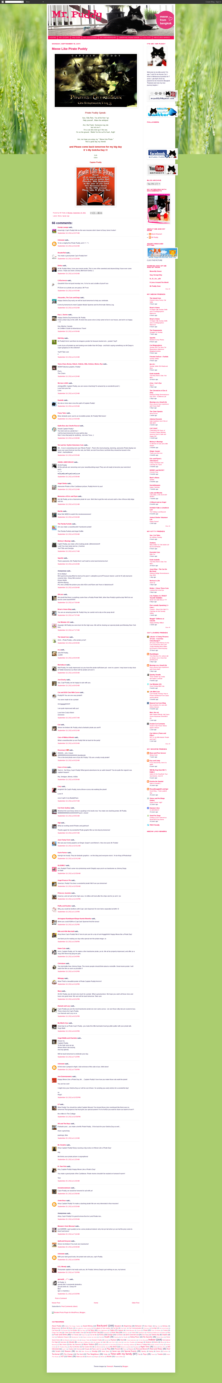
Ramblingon (154, 654)
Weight (96, 1356)
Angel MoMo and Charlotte (67, 1038)
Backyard (102, 1325)
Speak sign (65, 216)
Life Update (96, 1342)
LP (59, 1104)
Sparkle (60, 558)
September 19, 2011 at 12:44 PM (69, 899)
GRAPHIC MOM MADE (129, 37)
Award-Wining (88, 1326)
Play (108, 1349)
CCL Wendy (62, 1267)
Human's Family (97, 1340)
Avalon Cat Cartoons (157, 724)
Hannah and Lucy (64, 1006)
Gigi (59, 823)
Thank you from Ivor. (156, 453)
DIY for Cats (95, 1332)
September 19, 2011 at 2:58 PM (69, 942)
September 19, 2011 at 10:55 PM (69, 1097)
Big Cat (157, 1326)
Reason (130, 1349)
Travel (153, 1354)
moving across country (156, 1344)
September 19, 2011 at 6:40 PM (69, 1031)
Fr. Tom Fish (62, 1166)
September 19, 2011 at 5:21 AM (69, 504)
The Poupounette (156, 330)
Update (152, 479)
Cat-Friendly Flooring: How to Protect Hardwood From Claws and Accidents (159, 695)
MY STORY (64, 37)
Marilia (60, 511)
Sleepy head (153, 755)
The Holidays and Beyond (158, 512)
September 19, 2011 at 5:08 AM (69, 477)
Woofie (109, 1356)
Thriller (105, 1354)
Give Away (145, 1334)
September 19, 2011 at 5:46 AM (69, 517)
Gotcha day (155, 1335)
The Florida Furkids (65, 524)
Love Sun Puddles (129, 1342)
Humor (113, 1340)
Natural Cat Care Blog (158, 703)
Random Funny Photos (157, 340)
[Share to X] (96, 213)
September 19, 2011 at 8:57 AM (69, 718)
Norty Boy (162, 1347)
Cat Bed (115, 1328)
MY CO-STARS (90, 37)
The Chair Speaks (156, 411)
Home (53, 37)
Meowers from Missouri (66, 1226)
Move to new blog (110, 1344)
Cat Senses (64, 1330)
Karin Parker (62, 853)
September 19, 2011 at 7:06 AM (69, 602)
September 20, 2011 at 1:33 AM (69, 1181)
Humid (106, 1340)
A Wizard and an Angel (158, 502)
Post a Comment (61, 1298)
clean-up (152, 582)
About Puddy (56, 1326)
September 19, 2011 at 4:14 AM (69, 357)
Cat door (146, 1328)
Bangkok (118, 1326)
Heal (100, 1337)
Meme (60, 216)
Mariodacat (62, 665)
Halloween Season (63, 1337)
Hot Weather (66, 1340)
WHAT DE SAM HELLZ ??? (158, 600)
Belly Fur (152, 554)
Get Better (119, 1334)
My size (105, 1347)
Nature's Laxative (126, 1347)
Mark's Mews (154, 478)
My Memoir (98, 1347)
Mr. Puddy (77, 15)
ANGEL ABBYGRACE (66, 462)
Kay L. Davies (63, 315)
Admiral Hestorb (156, 419)
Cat (59, 725)
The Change (68, 1354)
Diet (87, 1332)
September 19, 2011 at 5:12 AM (69, 489)
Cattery (112, 1330)
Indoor (151, 1339)
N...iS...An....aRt (155, 279)
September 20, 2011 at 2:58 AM (69, 1194)
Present (117, 1349)
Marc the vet (154, 712)
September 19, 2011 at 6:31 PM (69, 1016)
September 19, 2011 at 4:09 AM (69, 331)
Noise (155, 1347)
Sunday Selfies (154, 358)
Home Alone (160, 1337)
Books (71, 1328)
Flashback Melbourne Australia (156, 1332)
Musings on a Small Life (158, 402)
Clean (145, 1330)
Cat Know (55, 1330)
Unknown (61, 240)
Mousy (101, 1344)
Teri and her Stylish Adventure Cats (71, 445)
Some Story (105, 1351)
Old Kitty (61, 338)
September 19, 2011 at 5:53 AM (69, 534)
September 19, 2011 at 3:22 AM (69, 246)
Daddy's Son (79, 1332)
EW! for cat (126, 1332)
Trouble (160, 1354)
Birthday (165, 1326)
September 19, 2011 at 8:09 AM (69, 643)
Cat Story (90, 1330)
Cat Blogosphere (156, 345)
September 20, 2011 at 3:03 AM (69, 1206)
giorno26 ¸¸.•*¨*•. (63, 1279)
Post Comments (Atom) (69, 1306)
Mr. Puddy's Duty (63, 1347)
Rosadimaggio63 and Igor (159, 789)
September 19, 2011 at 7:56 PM (69, 1069)
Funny (101, 1335)
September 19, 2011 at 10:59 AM (69, 886)
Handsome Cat (76, 1337)
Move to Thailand (142, 1344)
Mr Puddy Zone (155, 286)
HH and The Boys (64, 1124)
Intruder (71, 1342)
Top (139, 1354)
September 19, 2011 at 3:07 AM (69, 233)
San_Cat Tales (155, 535)
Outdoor (71, 1349)
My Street (113, 1347)
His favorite (147, 1337)
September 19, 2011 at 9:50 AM (69, 816)
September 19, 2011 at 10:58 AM (69, 873)
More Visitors (89, 1344)
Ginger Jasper (155, 451)
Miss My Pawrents (75, 1344)
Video (69, 1356)
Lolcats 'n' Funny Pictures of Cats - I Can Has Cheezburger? (159, 639)
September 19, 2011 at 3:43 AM (69, 273)
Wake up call (80, 1356)
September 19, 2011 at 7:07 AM (69, 615)
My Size (76, 37)
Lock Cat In (112, 1342)
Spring (151, 1351)
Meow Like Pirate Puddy (69, 48)
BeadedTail (62, 253)
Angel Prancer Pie (64, 880)
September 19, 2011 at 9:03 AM (69, 743)
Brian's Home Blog (64, 609)
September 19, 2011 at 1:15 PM (69, 912)
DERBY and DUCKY (157, 470)
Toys (145, 1354)
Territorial (55, 1354)
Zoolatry (153, 543)
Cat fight (154, 1328)
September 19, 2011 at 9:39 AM (69, 779)
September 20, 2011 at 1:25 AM (69, 1159)
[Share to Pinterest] (101, 213)
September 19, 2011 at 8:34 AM (69, 658)
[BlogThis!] (93, 213)
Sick (77, 1351)
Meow (162, 1342)
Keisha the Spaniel (156, 781)
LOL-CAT (147, 37)
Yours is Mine (119, 1356)
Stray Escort (154, 413)
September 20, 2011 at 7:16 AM (69, 1234)
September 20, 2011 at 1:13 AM (69, 1138)
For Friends (75, 1334)
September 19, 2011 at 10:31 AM (69, 846)
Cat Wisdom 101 (64, 622)
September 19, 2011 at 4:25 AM (69, 406)
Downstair (106, 1332)
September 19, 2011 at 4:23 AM (69, 393)
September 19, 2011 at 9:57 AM (69, 833)
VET (62, 1356)
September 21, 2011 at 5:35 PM (69, 1294)
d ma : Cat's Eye (156, 383)
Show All (167, 289)
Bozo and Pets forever (158, 753)
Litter (104, 1342)
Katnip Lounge (63, 227)
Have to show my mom (90, 1337)
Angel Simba (62, 483)
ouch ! (64, 1349)
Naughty (135, 1347)
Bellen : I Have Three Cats (159, 588)
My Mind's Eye (63, 1023)
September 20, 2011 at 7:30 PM (69, 1272)
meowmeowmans (64, 1188)
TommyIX (110, 1366)
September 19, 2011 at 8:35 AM (69, 673)
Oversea (79, 1349)
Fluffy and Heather (64, 906)
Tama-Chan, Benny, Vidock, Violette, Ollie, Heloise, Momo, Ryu (80, 364)
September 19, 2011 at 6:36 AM (69, 587)
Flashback (141, 1332)
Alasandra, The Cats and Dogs (69, 298)
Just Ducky (62, 680)
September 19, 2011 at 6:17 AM (69, 551)
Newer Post (56, 1303)
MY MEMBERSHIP (108, 37)
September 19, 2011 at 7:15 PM (69, 1057)
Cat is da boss (163, 1328)
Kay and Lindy (155, 761)
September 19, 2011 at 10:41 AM (69, 858)
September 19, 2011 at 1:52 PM (69, 924)
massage (140, 1342)
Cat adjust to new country (83, 1328)
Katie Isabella (155, 374)
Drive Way (115, 1332)
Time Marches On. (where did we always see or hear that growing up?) (159, 658)
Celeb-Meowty (130, 1330)
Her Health (124, 1337)
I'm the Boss (142, 1340)
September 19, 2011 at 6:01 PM (69, 999)
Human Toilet (85, 1340)
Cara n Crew (62, 767)
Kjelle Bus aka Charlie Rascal (68, 426)
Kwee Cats (62, 948)
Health (107, 1337)
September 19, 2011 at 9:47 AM (69, 801)
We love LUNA (63, 383)
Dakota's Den (155, 808)
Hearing (116, 1337)
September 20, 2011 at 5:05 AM (69, 1219)
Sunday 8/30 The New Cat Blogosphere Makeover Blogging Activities (158, 349)
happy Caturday (155, 487)
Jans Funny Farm (64, 840)
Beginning (127, 1326)
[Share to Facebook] (98, 213)
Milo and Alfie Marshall (66, 931)
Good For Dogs (155, 816)
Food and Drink (60, 1335)
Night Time (145, 1347)
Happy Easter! (154, 521)
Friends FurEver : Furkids (159, 357)
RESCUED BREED (162, 37)
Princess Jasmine (64, 893)
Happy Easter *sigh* (156, 802)
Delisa (60, 266)
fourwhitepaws (155, 485)
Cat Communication (135, 1328)
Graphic (165, 1335)
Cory (59, 786)
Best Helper (148, 1326)
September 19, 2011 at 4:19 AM (69, 376)
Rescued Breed (141, 1349)
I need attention (131, 1340)
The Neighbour (93, 1354)
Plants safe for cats (98, 1349)
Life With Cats (155, 692)
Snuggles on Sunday (156, 332)
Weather (89, 1356)
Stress (158, 1351)
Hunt (122, 1340)
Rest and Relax (156, 1349)
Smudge (95, 1351)
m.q (59, 650)
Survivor (165, 1351)
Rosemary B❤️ (63, 750)
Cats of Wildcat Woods (66, 737)
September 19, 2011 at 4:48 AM (69, 438)
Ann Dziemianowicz (65, 1076)
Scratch (58, 1351)
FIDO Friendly (155, 825)
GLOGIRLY (61, 865)
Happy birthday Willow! (157, 622)
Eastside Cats (155, 552)
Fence (134, 1332)
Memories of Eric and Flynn (68, 496)
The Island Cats (63, 637)
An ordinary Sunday (156, 537)
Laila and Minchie (156, 493)
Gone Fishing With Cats (157, 686)
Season (68, 1351)
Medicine (148, 1342)
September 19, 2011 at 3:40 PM (69, 956)
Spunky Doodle (155, 675)
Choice (139, 1330)
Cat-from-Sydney (64, 808)
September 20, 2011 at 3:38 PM (69, 1260)
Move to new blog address (126, 1344)
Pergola (87, 1349)
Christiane (61, 963)
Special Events (130, 1351)
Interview (63, 1342)
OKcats (60, 594)
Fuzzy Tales (62, 413)
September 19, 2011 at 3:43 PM (69, 971)
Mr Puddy (154, 237)
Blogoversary (56, 1328)
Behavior (138, 1326)
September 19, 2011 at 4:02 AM (69, 308)
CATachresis (62, 280)
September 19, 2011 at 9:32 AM (69, 760)
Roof (168, 1349)
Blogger (125, 1366)
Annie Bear (62, 1201)
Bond (64, 1328)
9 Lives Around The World (159, 282)
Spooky (143, 1351)
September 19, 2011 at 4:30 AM (69, 419)
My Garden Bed (87, 1347)
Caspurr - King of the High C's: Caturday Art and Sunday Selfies (159, 611)
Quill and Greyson (64, 1241)
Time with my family (121, 1354)
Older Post (135, 1303)
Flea (168, 1332)
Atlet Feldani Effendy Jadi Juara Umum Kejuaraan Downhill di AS (159, 716)
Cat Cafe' (124, 1328)
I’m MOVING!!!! (154, 810)
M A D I (152, 364)
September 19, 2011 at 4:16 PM (69, 984)
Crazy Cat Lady (57, 1332)
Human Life (75, 1340)
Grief (53, 1337)
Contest (165, 1330)
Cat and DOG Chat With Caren (69, 692)
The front (80, 1354)
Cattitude (120, 1330)
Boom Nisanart (156, 234)
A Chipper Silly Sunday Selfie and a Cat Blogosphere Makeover (158, 311)
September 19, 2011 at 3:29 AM (69, 259)
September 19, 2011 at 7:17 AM (69, 630)
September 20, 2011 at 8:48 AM (69, 1247)
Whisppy (61, 978)
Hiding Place (134, 1337)
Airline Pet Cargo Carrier (72, 1326)
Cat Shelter (73, 1330)
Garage (110, 1335)
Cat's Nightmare (102, 1330)
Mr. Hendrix (62, 1145)
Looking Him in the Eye (157, 590)
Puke (124, 1349)
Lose (119, 1342)
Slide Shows (85, 1351)
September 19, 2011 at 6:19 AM (69, 564)
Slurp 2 (152, 385)
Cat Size (82, 1330)
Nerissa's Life (155, 581)
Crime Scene (69, 1332)
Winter (102, 1356)
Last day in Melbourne (84, 1342)
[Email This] (91, 213)
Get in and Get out (132, 1335)
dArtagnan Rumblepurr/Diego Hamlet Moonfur (74, 919)
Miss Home (63, 1344)
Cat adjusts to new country (101, 1328)
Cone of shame (155, 1330)
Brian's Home (155, 308)
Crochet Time (154, 472)
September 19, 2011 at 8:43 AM (69, 685)
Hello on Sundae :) (155, 783)
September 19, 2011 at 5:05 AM (69, 455)
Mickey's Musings (64, 541)
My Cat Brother (75, 1347)
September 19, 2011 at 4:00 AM (69, 291)
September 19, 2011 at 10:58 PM (69, 1117)
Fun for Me (93, 1334)
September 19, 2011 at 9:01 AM (69, 730)
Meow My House (156, 271)
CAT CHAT (153, 428)
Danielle (61, 400)
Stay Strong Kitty (156, 275)
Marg (59, 991)
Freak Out (84, 1334)
